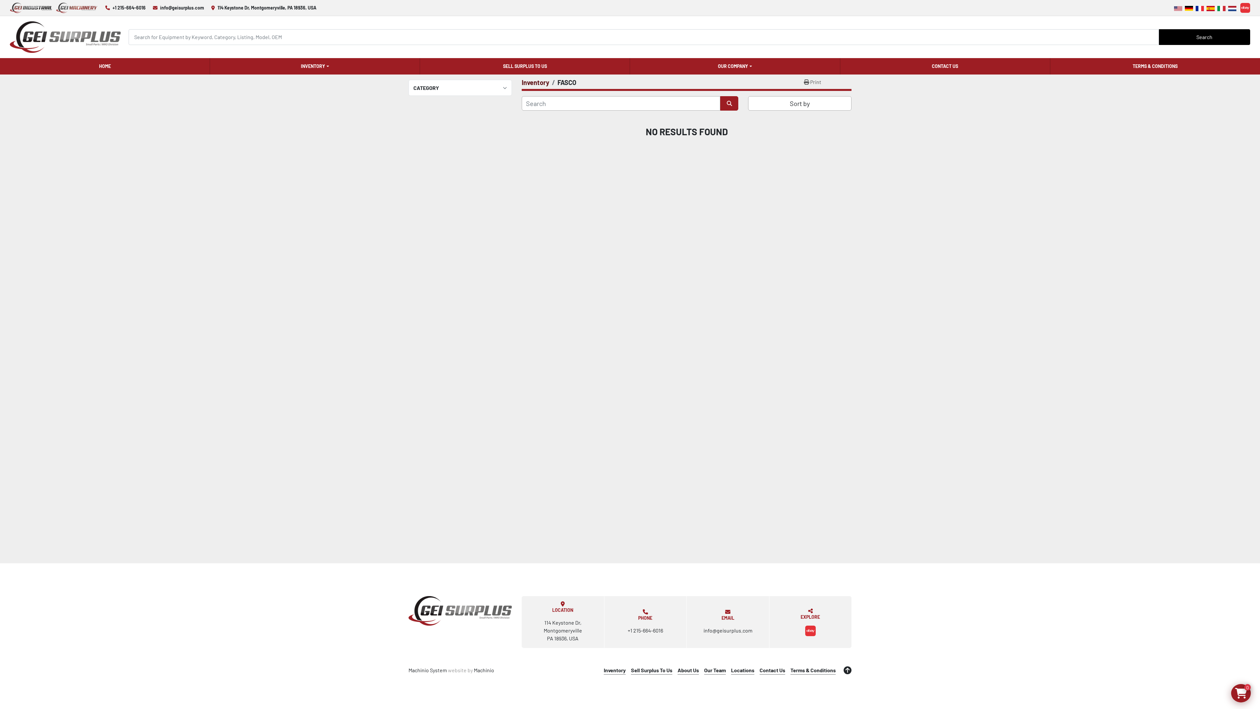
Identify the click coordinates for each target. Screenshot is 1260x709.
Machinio (484, 670)
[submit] (729, 103)
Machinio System (428, 670)
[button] (315, 66)
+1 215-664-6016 (129, 8)
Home (105, 66)
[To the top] (847, 670)
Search (1204, 37)
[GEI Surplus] (460, 611)
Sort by (800, 103)
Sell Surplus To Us (525, 66)
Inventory (313, 66)
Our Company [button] (733, 66)
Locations (742, 670)
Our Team (715, 670)
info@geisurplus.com (182, 8)
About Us (688, 670)
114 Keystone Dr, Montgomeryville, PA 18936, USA (267, 8)
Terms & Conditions (1155, 66)
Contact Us (945, 66)
